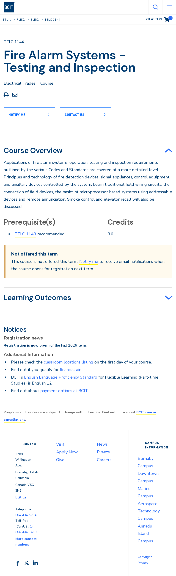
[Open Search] (155, 7)
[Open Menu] (169, 7)
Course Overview (33, 150)
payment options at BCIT (64, 390)
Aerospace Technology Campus (149, 511)
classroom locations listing (68, 362)
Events (103, 452)
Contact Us (74, 114)
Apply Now (67, 452)
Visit (60, 444)
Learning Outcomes (37, 297)
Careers (104, 460)
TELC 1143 (25, 234)
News (102, 444)
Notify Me (17, 114)
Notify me (88, 261)
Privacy (143, 563)
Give (60, 460)
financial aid (71, 369)
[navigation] (11, 7)
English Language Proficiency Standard (60, 377)
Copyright (145, 557)
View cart (158, 18)
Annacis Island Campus (145, 533)
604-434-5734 (25, 515)
